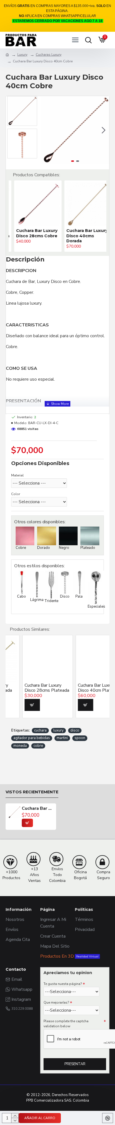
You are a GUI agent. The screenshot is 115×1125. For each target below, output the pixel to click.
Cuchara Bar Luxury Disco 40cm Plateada (83, 688)
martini (62, 737)
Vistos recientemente (32, 792)
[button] (46, 130)
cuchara (40, 730)
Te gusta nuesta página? (63, 984)
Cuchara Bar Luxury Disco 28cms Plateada (31, 688)
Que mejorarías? (56, 1002)
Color (15, 494)
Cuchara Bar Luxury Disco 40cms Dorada (81, 235)
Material (17, 475)
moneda (20, 745)
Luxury (22, 54)
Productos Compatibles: (36, 175)
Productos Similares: (30, 629)
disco (74, 730)
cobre (38, 745)
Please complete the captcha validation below (66, 1023)
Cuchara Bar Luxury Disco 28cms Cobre (31, 233)
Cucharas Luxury (48, 54)
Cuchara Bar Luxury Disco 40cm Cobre (37, 808)
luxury (58, 730)
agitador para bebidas (31, 737)
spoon (80, 737)
